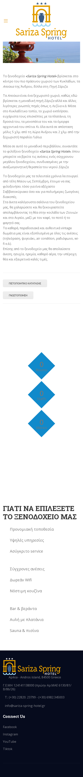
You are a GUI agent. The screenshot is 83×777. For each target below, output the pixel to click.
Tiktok (7, 749)
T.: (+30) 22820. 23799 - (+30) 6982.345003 (34, 697)
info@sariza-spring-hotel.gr (25, 706)
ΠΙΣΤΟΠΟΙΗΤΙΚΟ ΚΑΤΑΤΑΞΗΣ (25, 283)
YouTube (9, 741)
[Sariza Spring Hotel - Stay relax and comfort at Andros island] (41, 20)
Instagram (10, 734)
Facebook (10, 727)
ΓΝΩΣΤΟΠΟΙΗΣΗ (18, 295)
